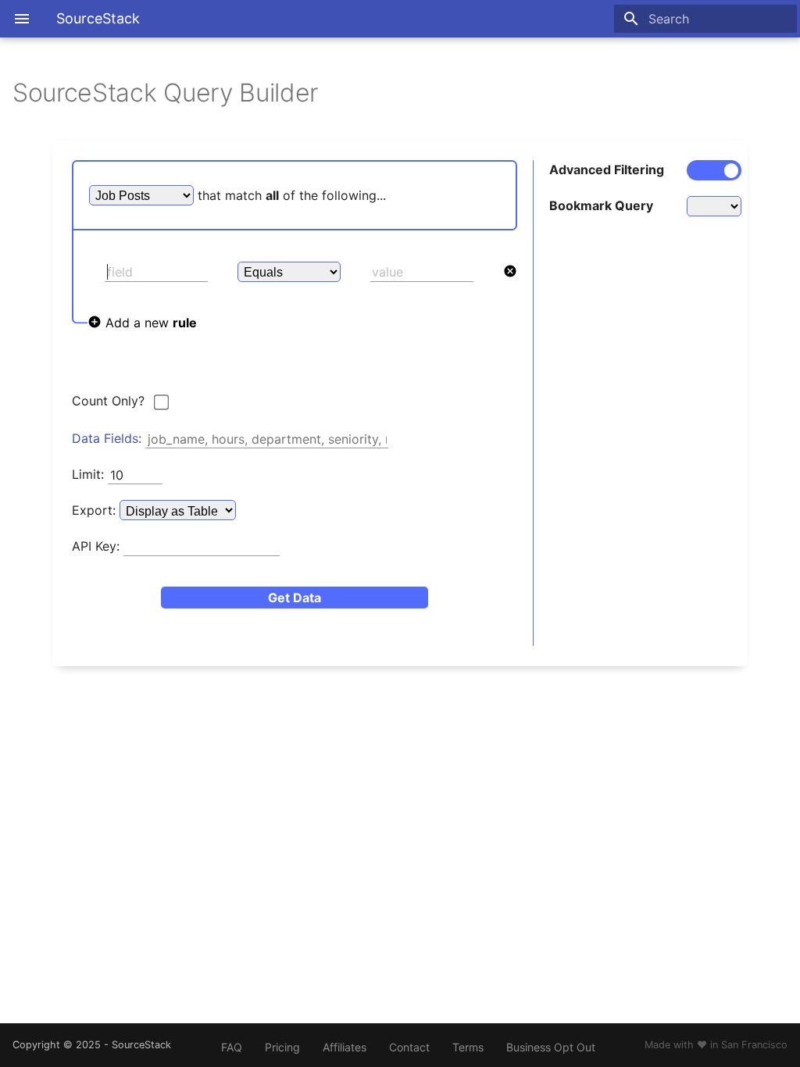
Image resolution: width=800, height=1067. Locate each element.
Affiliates (344, 1047)
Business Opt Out (550, 1047)
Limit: (88, 475)
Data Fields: (106, 439)
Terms (468, 1047)
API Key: (96, 547)
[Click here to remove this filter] (510, 272)
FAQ (231, 1047)
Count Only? (108, 401)
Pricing (282, 1047)
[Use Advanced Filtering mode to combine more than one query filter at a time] (707, 170)
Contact (409, 1047)
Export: (96, 511)
